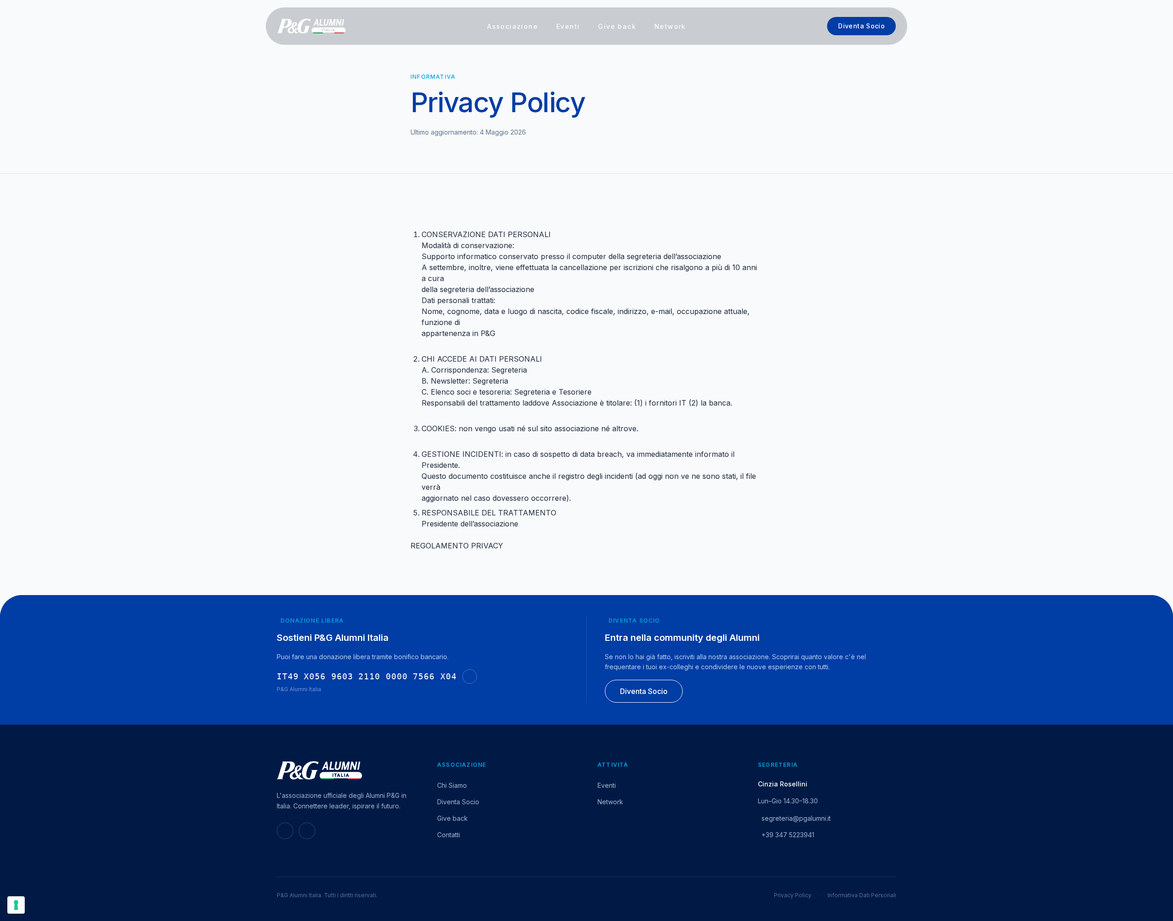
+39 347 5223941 (788, 835)
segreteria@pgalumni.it (796, 818)
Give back (617, 26)
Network (670, 26)
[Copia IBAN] (469, 676)
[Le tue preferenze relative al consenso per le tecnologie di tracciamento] (16, 905)
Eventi (568, 26)
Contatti (448, 835)
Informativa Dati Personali (862, 895)
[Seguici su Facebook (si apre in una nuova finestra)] (307, 831)
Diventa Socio (861, 26)
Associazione (512, 26)
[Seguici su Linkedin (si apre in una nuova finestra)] (285, 831)
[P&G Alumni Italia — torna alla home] (311, 26)
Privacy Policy (792, 895)
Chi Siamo (452, 785)
